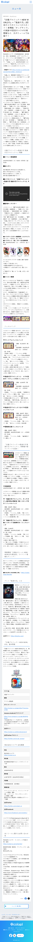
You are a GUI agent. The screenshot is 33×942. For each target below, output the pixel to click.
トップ (3, 914)
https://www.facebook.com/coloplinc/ (15, 813)
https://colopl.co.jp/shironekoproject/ (15, 732)
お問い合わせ (11, 928)
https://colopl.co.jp (10, 755)
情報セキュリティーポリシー (9, 929)
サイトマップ (16, 931)
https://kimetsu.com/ (17, 636)
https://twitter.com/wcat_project (14, 738)
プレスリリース (13, 16)
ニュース (8, 914)
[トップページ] (5, 2)
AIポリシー (27, 929)
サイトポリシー (20, 929)
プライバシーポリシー (20, 928)
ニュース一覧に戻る (16, 906)
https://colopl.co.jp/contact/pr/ (12, 844)
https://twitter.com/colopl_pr (13, 806)
